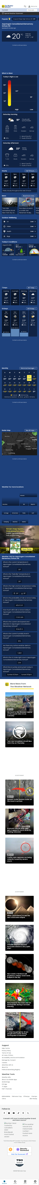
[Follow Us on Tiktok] (18, 1113)
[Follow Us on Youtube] (13, 1113)
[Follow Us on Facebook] (4, 1113)
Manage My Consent (9, 1060)
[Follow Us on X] (28, 1113)
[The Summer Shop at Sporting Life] (33, 519)
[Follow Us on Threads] (23, 1113)
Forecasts (31, 10)
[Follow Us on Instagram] (9, 1113)
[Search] (25, 6)
